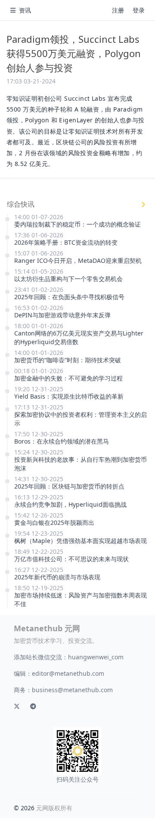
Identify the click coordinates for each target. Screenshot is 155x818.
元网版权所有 (54, 808)
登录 (139, 10)
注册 (118, 10)
